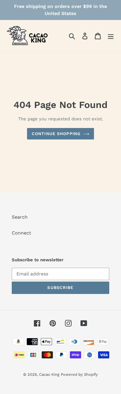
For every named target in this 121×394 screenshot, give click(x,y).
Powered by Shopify (79, 374)
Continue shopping (56, 133)
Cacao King (49, 374)
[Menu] (110, 36)
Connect (21, 233)
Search (20, 217)
